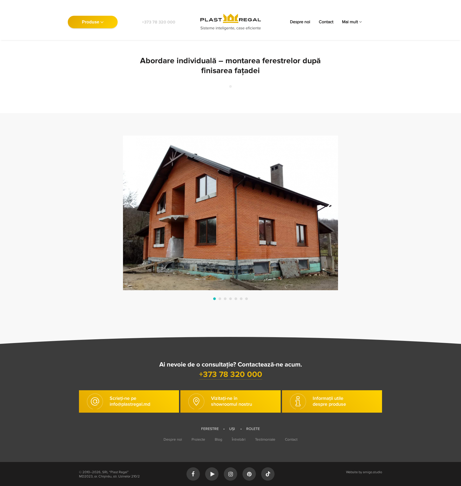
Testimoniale (265, 439)
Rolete (253, 429)
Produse (90, 22)
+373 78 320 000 (158, 22)
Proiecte (198, 439)
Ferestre (210, 429)
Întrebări (238, 439)
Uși (232, 429)
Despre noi (300, 22)
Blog (218, 439)
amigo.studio (372, 472)
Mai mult (350, 22)
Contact (326, 22)
